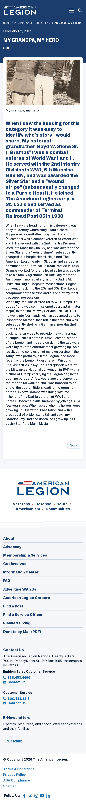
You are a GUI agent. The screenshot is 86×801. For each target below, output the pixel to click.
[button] (71, 10)
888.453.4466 (18, 677)
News (47, 23)
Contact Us (16, 682)
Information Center (26, 23)
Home (6, 23)
